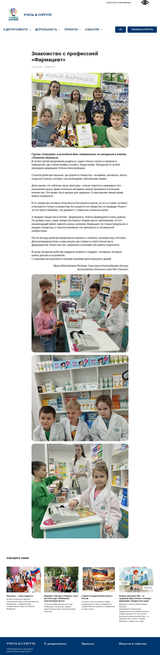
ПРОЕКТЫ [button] (72, 29)
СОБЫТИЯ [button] (92, 29)
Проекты (88, 643)
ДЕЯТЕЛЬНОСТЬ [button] (46, 29)
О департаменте (55, 643)
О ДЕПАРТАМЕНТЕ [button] (16, 29)
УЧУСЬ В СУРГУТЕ (38, 15)
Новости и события (132, 643)
